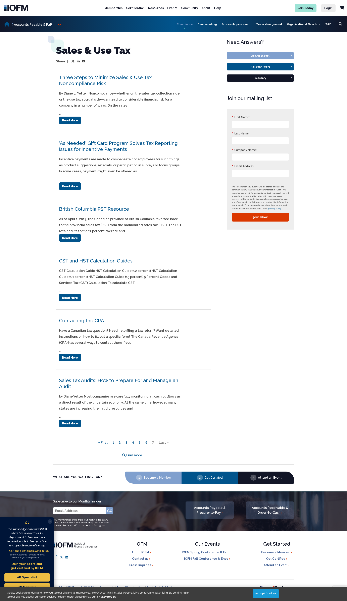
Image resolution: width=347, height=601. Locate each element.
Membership (113, 8)
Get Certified (213, 477)
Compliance (185, 24)
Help (217, 8)
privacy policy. (106, 596)
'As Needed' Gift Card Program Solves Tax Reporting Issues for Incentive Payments (118, 146)
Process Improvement (236, 24)
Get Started (276, 544)
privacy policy (274, 208)
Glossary (273, 77)
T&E (328, 24)
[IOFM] (24, 8)
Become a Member (157, 477)
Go (109, 511)
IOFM (141, 544)
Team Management (269, 24)
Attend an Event (270, 477)
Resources (156, 8)
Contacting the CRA (81, 320)
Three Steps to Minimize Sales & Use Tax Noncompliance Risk (105, 80)
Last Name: (240, 133)
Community (189, 8)
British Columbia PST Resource (94, 209)
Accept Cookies (266, 593)
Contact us (140, 558)
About (206, 8)
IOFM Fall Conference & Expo (206, 558)
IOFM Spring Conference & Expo (206, 552)
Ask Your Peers (271, 66)
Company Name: (244, 150)
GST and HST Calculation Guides (96, 261)
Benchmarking (207, 24)
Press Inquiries (140, 565)
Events (172, 8)
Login (328, 8)
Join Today (305, 8)
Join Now (260, 217)
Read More (70, 120)
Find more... (135, 455)
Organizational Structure (303, 24)
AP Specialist (27, 577)
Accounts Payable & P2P (33, 24)
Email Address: (243, 166)
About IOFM (141, 552)
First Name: (241, 117)
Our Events (207, 544)
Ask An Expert (271, 55)
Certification (135, 8)
